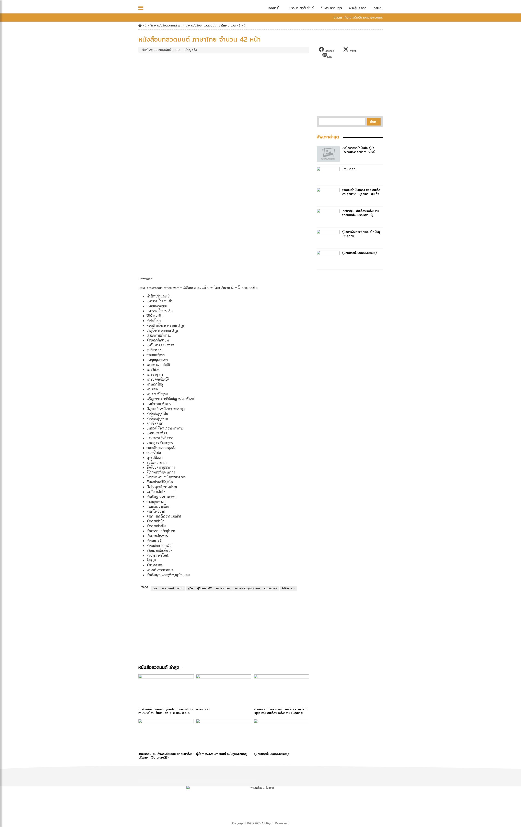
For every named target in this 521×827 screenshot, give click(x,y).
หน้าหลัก (147, 25)
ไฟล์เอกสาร (288, 588)
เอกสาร (273, 8)
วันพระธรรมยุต (331, 8)
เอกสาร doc (223, 588)
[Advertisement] (223, 85)
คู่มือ (190, 588)
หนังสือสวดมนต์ (167, 25)
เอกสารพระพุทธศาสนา (247, 588)
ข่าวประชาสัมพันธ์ (301, 8)
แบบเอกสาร (270, 588)
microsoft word (172, 588)
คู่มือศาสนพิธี (204, 588)
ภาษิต (377, 8)
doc (155, 588)
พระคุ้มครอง (357, 8)
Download (145, 278)
